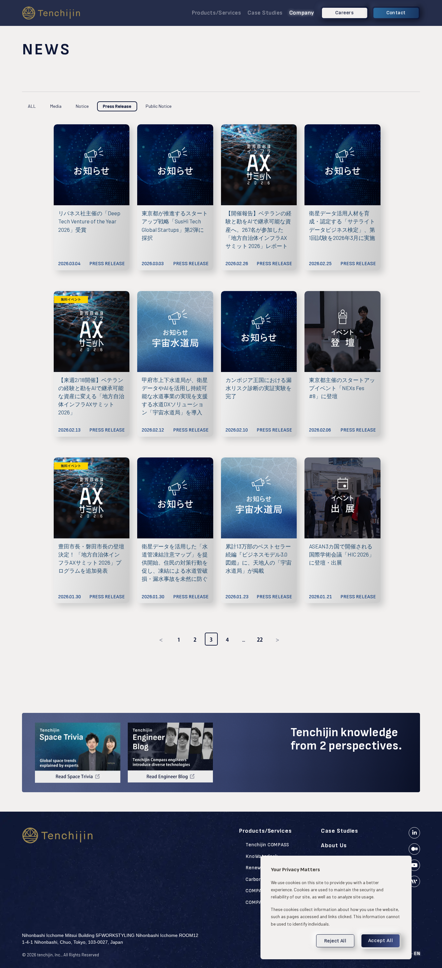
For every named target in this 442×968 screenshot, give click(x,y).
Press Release (117, 106)
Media (55, 106)
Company (301, 12)
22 (260, 639)
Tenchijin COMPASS (267, 845)
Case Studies (265, 12)
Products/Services (216, 12)
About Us (334, 845)
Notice (82, 106)
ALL (32, 106)
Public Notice (158, 106)
